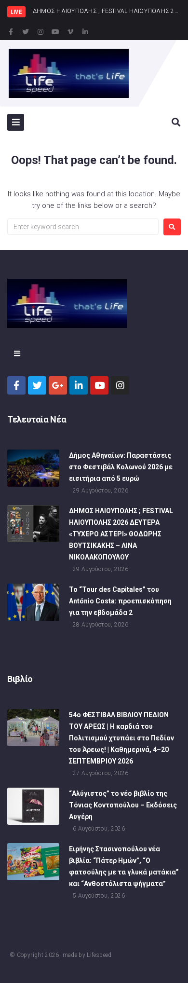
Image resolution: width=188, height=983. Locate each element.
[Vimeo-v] (70, 31)
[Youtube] (55, 31)
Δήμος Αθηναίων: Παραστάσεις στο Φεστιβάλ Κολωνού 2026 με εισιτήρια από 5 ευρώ (121, 466)
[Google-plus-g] (58, 385)
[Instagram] (40, 31)
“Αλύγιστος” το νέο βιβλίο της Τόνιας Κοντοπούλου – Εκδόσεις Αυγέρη (123, 805)
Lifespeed (99, 955)
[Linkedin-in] (85, 31)
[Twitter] (25, 31)
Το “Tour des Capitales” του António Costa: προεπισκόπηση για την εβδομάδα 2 (120, 601)
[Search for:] (83, 226)
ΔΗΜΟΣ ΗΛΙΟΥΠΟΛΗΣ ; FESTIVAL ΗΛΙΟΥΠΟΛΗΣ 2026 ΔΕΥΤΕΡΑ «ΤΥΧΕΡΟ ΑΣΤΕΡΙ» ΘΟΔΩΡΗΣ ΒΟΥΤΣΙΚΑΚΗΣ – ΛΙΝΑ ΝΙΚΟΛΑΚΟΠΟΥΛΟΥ (121, 534)
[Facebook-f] (10, 31)
